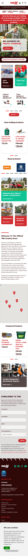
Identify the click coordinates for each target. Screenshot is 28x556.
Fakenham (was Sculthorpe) (8, 504)
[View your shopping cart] (22, 3)
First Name (4, 409)
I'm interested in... (6, 431)
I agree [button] (7, 548)
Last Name (4, 416)
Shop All (7, 48)
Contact (4, 482)
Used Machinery (5, 522)
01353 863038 (6, 485)
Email (3, 424)
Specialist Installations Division (9, 512)
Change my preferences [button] (11, 550)
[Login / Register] (20, 2)
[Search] (23, 59)
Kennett (3, 506)
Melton (3, 510)
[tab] (11, 155)
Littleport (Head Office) (7, 508)
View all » (14, 8)
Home (3, 520)
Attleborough (5, 503)
